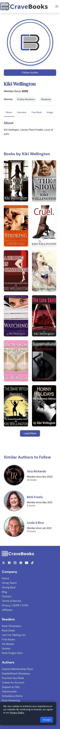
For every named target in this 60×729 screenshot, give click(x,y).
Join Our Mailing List (13, 635)
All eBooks (8, 644)
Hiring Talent (9, 583)
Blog (4, 592)
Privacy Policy (17, 712)
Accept (46, 719)
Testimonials (9, 691)
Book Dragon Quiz (12, 653)
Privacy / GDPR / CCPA (15, 605)
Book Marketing (11, 700)
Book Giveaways (11, 626)
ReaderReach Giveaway (16, 673)
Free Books (8, 639)
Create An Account (13, 682)
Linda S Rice (35, 523)
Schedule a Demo (12, 696)
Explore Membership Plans (17, 669)
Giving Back (9, 587)
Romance (46, 99)
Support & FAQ (10, 687)
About (5, 578)
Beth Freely (35, 497)
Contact (6, 596)
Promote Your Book (13, 678)
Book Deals (8, 630)
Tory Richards (36, 471)
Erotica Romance (26, 99)
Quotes (6, 648)
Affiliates (7, 610)
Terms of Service (11, 601)
